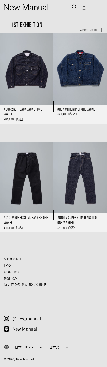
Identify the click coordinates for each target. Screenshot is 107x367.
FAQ (7, 265)
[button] (74, 7)
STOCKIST (13, 258)
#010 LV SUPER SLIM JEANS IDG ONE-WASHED (77, 220)
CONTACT (12, 271)
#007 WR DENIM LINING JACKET (76, 109)
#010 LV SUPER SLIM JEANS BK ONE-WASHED (26, 220)
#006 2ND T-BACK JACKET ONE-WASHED (23, 112)
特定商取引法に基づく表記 (25, 284)
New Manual (25, 359)
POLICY (10, 278)
